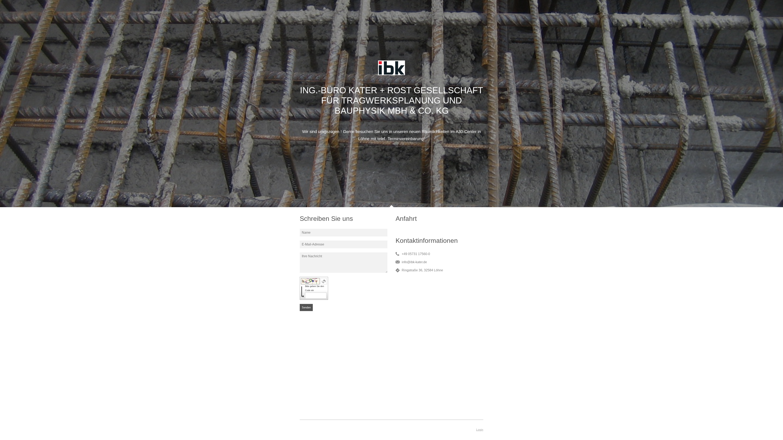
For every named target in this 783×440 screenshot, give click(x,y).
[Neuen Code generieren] (324, 281)
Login (479, 429)
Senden (306, 307)
